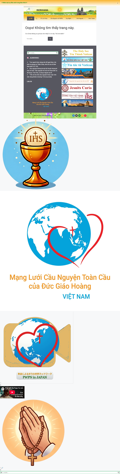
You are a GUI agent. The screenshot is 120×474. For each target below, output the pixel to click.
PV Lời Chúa (44, 18)
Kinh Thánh (92, 18)
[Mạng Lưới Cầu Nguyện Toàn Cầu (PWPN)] (60, 310)
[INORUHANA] (73, 115)
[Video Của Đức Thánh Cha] (37, 383)
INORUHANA (42, 10)
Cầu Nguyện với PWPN (57, 18)
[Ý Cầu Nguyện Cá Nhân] (33, 466)
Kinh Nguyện (80, 18)
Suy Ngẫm (68, 18)
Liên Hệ (29, 81)
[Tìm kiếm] (50, 39)
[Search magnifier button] (57, 53)
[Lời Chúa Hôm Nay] (36, 190)
